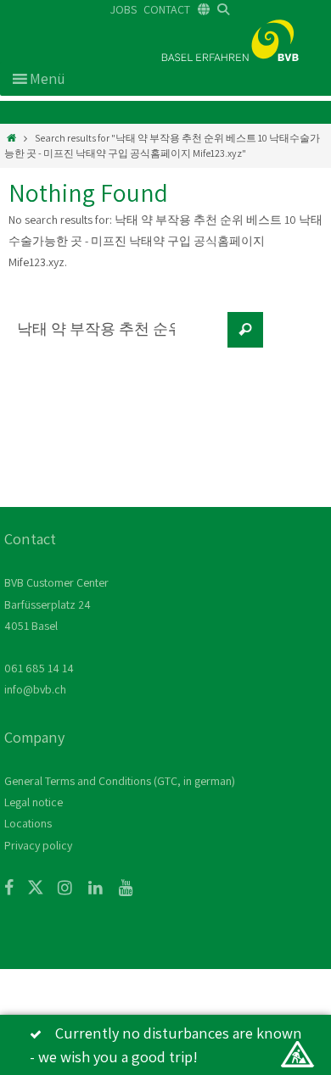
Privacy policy (38, 845)
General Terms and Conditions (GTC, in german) (119, 780)
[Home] (11, 137)
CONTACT (166, 9)
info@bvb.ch (35, 689)
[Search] (245, 330)
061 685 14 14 (39, 668)
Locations (28, 823)
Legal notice (33, 802)
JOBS (123, 9)
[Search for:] (114, 338)
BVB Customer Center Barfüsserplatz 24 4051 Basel (56, 603)
